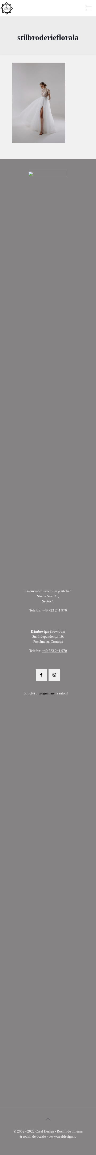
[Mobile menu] (88, 8)
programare (46, 693)
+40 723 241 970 (54, 610)
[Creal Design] (6, 8)
